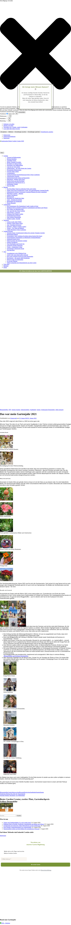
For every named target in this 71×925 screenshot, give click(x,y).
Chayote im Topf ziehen (13, 167)
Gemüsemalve (11, 173)
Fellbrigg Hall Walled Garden (15, 214)
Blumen (5, 187)
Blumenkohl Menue (12, 234)
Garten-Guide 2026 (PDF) (14, 222)
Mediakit (5, 266)
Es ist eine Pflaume (12, 261)
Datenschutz (6, 135)
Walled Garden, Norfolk (13, 218)
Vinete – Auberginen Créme (14, 247)
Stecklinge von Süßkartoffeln (15, 165)
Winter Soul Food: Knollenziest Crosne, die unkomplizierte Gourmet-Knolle (28, 190)
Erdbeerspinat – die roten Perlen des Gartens (19, 168)
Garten (10, 792)
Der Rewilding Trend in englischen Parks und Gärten (21, 189)
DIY (10, 409)
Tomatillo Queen (11, 160)
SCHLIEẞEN (21, 112)
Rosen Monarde (11, 203)
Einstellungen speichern (34, 132)
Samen (38, 409)
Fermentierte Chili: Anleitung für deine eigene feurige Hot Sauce (24, 236)
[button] (35, 54)
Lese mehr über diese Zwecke (11, 128)
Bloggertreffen (4, 409)
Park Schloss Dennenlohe (14, 217)
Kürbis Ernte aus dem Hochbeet (15, 181)
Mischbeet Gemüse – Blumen (15, 193)
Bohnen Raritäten (12, 159)
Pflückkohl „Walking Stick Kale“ (16, 179)
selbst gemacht (59, 409)
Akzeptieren (4, 132)
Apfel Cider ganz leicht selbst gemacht (17, 255)
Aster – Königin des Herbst (14, 200)
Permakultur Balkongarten (14, 170)
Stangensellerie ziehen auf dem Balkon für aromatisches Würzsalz (21, 829)
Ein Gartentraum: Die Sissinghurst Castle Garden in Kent (22, 206)
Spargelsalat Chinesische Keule (15, 248)
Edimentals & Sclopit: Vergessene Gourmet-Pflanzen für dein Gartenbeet (27, 192)
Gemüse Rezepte (8, 231)
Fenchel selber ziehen (13, 171)
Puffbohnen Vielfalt (12, 184)
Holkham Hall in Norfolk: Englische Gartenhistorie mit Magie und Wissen (27, 207)
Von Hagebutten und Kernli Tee (15, 244)
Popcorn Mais (11, 185)
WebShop (6, 220)
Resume (21, 792)
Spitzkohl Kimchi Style (13, 239)
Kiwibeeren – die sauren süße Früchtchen (18, 258)
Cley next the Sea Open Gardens (16, 211)
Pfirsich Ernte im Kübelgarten (15, 259)
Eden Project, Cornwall (13, 212)
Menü (2, 152)
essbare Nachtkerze (12, 195)
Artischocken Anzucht (13, 176)
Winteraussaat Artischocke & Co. (16, 182)
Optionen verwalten (8, 124)
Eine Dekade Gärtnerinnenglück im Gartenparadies (17, 827)
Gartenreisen (6, 204)
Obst (4, 251)
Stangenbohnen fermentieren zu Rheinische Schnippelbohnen (24, 237)
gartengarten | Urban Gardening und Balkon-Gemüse (32, 145)
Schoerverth (13, 418)
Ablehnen (10, 132)
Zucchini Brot (11, 250)
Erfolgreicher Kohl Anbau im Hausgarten (18, 178)
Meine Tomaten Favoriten (14, 162)
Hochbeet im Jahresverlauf (14, 163)
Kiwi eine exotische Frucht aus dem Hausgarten (20, 256)
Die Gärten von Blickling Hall (15, 209)
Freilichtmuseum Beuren (13, 215)
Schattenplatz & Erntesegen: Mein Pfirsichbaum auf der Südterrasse (21, 825)
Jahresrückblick (25, 409)
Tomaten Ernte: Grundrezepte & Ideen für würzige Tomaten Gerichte (26, 233)
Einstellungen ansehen (20, 132)
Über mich (6, 264)
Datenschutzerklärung (9, 136)
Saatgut (38, 792)
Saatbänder (33, 409)
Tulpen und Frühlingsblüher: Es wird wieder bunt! (17, 822)
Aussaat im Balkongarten (14, 157)
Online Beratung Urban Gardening (16, 229)
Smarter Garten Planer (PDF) (15, 223)
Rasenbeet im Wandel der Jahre (15, 198)
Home (5, 267)
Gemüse (5, 156)
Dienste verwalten (8, 125)
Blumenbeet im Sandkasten (14, 201)
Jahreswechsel (15, 792)
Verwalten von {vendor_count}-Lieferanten (15, 127)
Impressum (6, 138)
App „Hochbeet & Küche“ (14, 225)
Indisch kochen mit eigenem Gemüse (17, 240)
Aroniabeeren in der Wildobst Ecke (16, 253)
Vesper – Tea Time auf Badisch (15, 228)
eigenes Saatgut (16, 409)
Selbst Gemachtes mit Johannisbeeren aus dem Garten (21, 262)
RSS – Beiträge (5, 923)
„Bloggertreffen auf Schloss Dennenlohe (15, 656)
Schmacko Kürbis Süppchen (15, 245)
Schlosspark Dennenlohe (48, 409)
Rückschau (27, 792)
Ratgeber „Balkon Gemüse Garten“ (16, 226)
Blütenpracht (10, 196)
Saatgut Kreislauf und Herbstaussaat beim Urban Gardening (23, 174)
